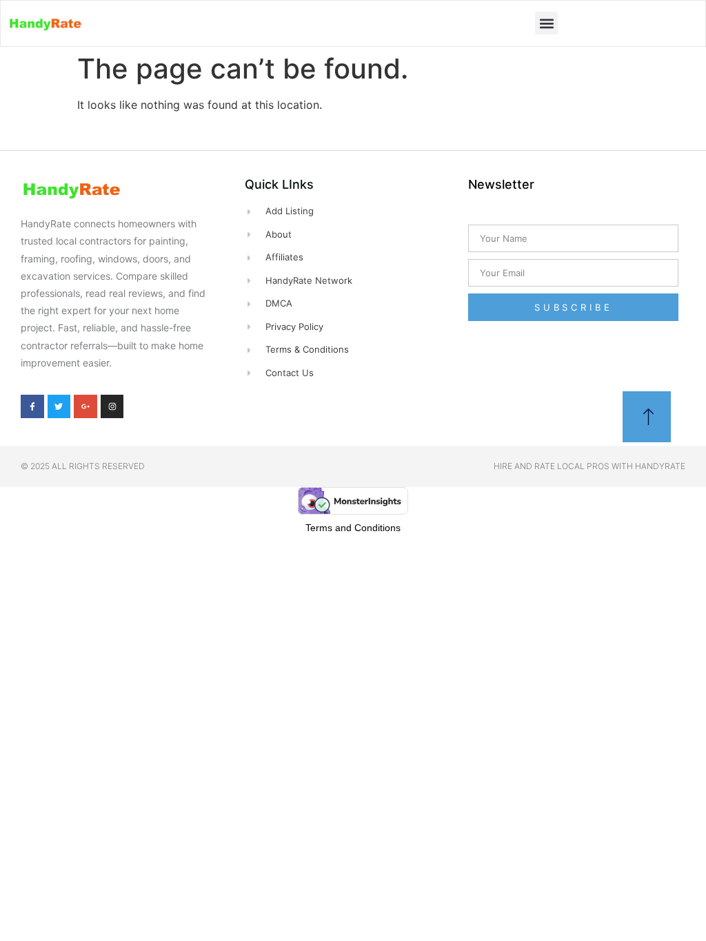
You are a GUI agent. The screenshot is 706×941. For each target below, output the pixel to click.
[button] (546, 23)
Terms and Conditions (353, 527)
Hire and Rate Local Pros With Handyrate (589, 466)
